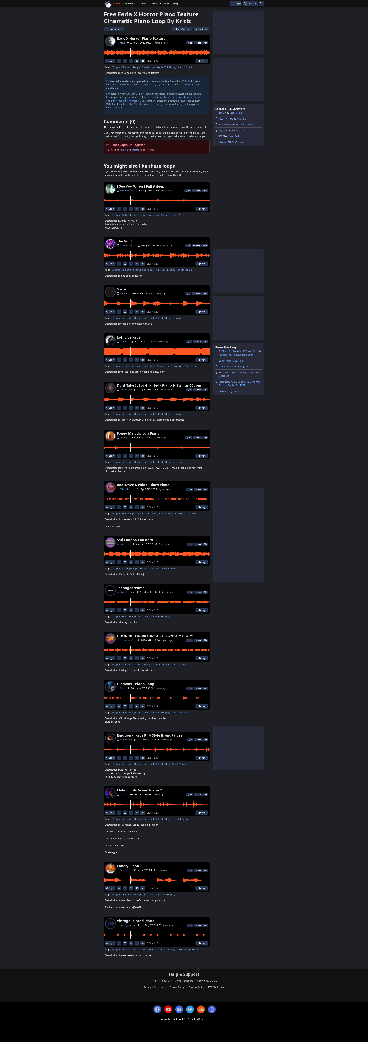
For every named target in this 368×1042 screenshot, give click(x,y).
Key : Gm (171, 664)
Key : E (174, 568)
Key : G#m (171, 712)
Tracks (143, 3)
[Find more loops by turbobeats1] (119, 658)
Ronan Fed (233, 136)
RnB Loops (127, 318)
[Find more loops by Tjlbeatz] (119, 311)
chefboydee (126, 389)
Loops (117, 3)
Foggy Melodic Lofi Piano (138, 433)
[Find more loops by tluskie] (119, 456)
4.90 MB (160, 712)
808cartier (125, 489)
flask (122, 794)
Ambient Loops (130, 215)
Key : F (174, 894)
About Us (166, 980)
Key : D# (175, 215)
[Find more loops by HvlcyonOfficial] (119, 263)
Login (111, 61)
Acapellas (130, 3)
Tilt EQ (222, 112)
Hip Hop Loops (130, 568)
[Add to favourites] (131, 61)
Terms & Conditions (154, 987)
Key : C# (170, 462)
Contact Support (184, 980)
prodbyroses (127, 592)
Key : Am (170, 764)
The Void (124, 241)
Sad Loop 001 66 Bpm (135, 539)
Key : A (169, 616)
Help (175, 3)
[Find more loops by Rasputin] (119, 888)
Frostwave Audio (244, 124)
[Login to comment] (136, 61)
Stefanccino (126, 739)
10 (206, 245)
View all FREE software (231, 142)
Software (155, 3)
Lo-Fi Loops (128, 366)
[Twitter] (190, 1009)
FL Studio (188, 67)
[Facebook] (157, 1009)
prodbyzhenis (127, 925)
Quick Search (182, 29)
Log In (123, 149)
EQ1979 (223, 130)
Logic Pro (184, 712)
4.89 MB (166, 67)
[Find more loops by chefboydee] (119, 408)
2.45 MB (165, 215)
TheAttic (124, 341)
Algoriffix (241, 118)
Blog (166, 3)
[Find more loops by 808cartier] (119, 507)
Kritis (122, 42)
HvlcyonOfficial (128, 245)
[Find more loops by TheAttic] (119, 359)
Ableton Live (191, 366)
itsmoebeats (126, 190)
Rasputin (124, 870)
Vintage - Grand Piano (135, 920)
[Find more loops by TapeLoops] (119, 562)
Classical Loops (130, 949)
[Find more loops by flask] (119, 812)
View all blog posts (229, 391)
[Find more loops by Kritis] (119, 61)
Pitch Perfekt (226, 118)
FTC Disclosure (216, 987)
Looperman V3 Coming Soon (234, 366)
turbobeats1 (126, 640)
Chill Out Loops (130, 270)
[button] (261, 3)
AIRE (221, 136)
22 (206, 191)
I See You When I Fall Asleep (140, 186)
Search (203, 29)
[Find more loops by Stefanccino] (119, 758)
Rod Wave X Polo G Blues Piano (143, 484)
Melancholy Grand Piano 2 (139, 790)
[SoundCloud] (201, 1009)
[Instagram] (212, 1009)
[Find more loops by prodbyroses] (119, 610)
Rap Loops (127, 664)
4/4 (158, 67)
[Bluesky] (179, 1009)
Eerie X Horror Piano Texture (141, 38)
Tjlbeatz (124, 293)
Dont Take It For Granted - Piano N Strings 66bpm (159, 385)
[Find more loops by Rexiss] (119, 706)
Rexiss (123, 688)
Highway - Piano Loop (135, 683)
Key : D (170, 819)
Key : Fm (177, 67)
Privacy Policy (177, 987)
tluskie (123, 437)
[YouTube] (168, 1009)
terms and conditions (127, 100)
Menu (114, 29)
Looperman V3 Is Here (231, 360)
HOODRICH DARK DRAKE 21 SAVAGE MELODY (155, 635)
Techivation (236, 112)
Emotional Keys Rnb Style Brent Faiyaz (149, 735)
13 (206, 293)
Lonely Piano (128, 865)
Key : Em (175, 270)
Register (134, 149)
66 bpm (116, 67)
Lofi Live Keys (128, 337)
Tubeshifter (225, 124)
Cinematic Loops (131, 67)
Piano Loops (148, 67)
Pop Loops (127, 462)
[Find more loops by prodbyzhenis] (119, 943)
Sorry (121, 289)
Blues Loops (128, 513)
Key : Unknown (174, 318)
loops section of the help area (184, 97)
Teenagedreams (130, 587)
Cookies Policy (196, 987)
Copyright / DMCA (207, 980)
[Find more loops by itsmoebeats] (119, 209)
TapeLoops (126, 544)
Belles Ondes (238, 130)
